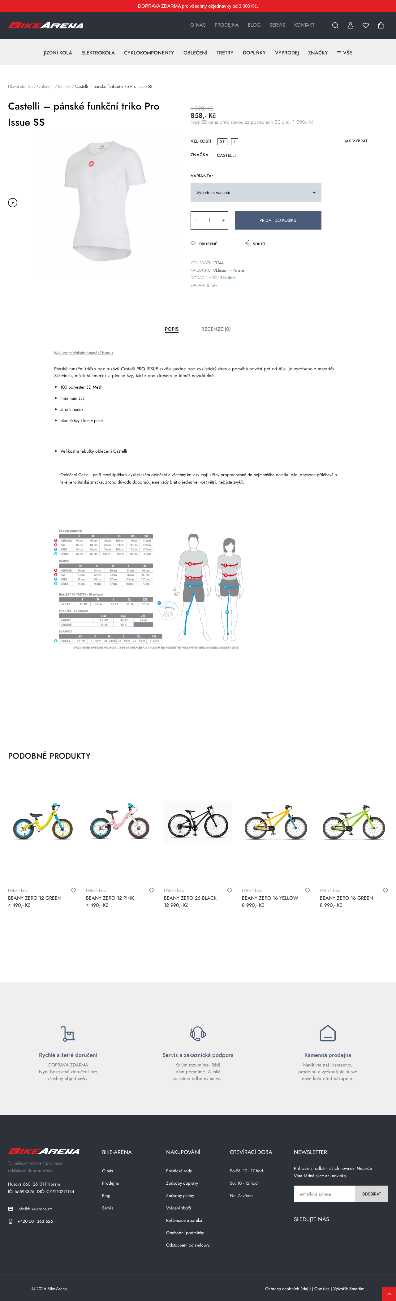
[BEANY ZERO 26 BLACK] (198, 822)
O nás (198, 25)
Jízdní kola (58, 52)
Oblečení (195, 52)
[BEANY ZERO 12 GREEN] (42, 822)
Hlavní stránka (20, 86)
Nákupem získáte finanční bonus (83, 353)
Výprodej (287, 52)
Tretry (225, 52)
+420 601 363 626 (35, 1221)
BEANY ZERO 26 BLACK (190, 898)
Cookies (321, 1289)
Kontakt (304, 25)
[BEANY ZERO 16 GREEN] (354, 822)
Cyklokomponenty (149, 52)
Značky (318, 52)
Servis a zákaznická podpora (198, 1055)
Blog (254, 25)
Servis (277, 25)
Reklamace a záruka (184, 1220)
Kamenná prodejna (327, 1055)
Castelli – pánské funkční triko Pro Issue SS (113, 86)
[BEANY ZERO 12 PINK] (120, 822)
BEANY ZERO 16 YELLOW (270, 898)
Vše (347, 52)
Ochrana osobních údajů (288, 1289)
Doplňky (254, 52)
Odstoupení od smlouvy (187, 1245)
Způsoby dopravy (182, 1183)
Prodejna (227, 25)
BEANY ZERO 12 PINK (110, 898)
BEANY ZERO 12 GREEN (34, 898)
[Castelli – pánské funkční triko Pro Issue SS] (106, 202)
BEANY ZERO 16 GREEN (346, 898)
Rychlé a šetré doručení (68, 1055)
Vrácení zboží (178, 1208)
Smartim (356, 1289)
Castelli (226, 155)
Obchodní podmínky (185, 1233)
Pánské (64, 86)
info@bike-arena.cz (34, 1209)
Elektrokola (98, 52)
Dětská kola (18, 890)
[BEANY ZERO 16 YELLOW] (276, 822)
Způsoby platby (180, 1195)
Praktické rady (179, 1171)
